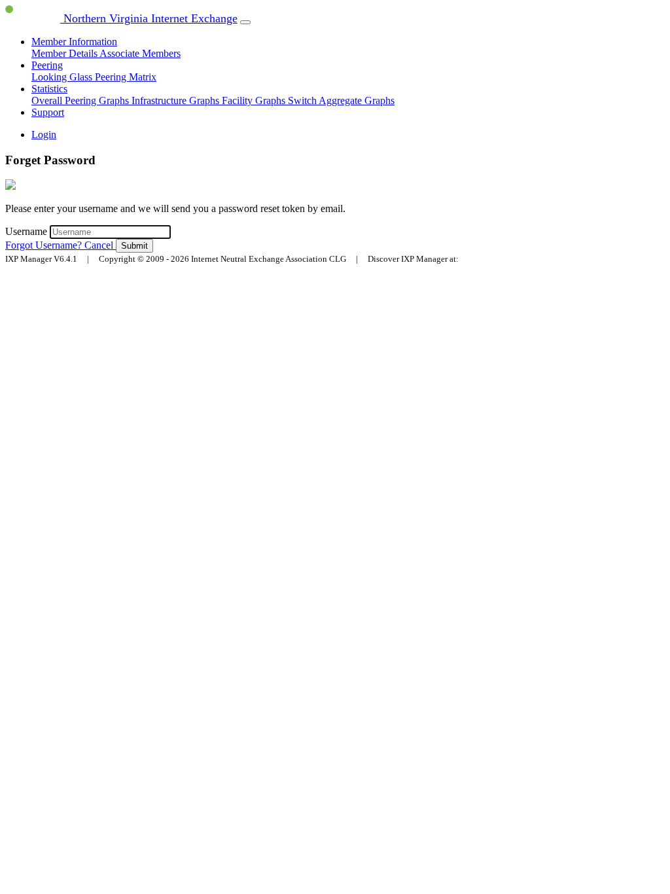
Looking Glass (63, 76)
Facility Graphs (255, 100)
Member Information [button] (74, 41)
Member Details (65, 53)
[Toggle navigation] (245, 22)
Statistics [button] (49, 88)
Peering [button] (47, 65)
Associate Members (140, 53)
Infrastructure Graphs (177, 100)
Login (43, 134)
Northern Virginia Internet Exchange (149, 18)
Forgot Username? (44, 245)
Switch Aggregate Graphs (341, 100)
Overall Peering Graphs (81, 100)
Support (47, 112)
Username (27, 231)
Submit (134, 246)
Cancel (100, 245)
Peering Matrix (125, 76)
